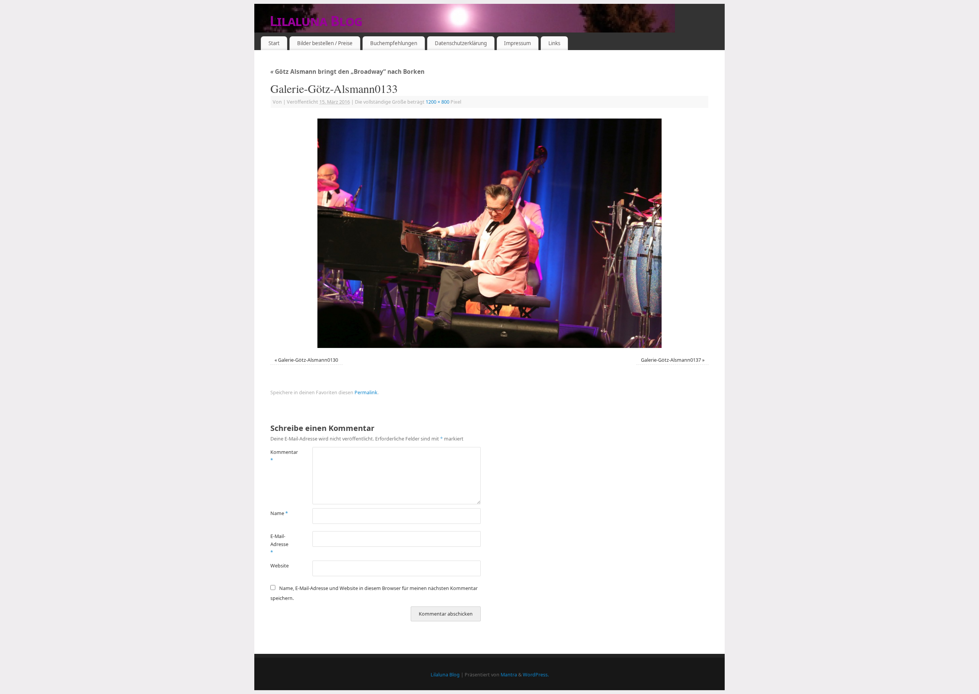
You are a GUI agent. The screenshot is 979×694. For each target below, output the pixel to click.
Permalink (366, 392)
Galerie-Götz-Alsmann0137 (671, 360)
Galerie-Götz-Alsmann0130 (308, 360)
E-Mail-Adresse (279, 544)
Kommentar (280, 456)
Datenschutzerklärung (461, 43)
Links (554, 43)
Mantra (509, 674)
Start (274, 43)
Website (279, 565)
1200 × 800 (437, 102)
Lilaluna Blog (316, 20)
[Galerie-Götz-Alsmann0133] (489, 233)
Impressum (517, 43)
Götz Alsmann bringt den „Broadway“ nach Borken (347, 72)
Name (279, 513)
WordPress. (536, 674)
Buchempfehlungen (393, 43)
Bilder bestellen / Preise (325, 43)
